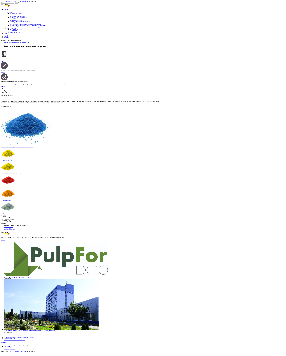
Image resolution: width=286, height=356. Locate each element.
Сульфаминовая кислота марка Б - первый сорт (13, 213)
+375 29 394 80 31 (14, 1)
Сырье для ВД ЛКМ (12, 31)
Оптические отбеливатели (13, 22)
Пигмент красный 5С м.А (7, 187)
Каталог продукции (9, 10)
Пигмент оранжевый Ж (7, 200)
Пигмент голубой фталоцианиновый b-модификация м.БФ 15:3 (17, 147)
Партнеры (6, 35)
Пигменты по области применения (18, 17)
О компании (7, 33)
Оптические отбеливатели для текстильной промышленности (25, 24)
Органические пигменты (16, 13)
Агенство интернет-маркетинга (18, 351)
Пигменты (9, 12)
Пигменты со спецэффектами (17, 16)
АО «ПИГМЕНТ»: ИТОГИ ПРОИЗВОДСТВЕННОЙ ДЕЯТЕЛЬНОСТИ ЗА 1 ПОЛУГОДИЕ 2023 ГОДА (30, 330)
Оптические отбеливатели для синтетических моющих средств (26, 26)
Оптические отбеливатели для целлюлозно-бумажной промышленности (28, 25)
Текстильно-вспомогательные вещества (20, 21)
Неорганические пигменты (16, 14)
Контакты (6, 37)
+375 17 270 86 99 (5, 1)
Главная (6, 9)
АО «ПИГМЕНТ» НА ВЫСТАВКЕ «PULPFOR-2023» (17, 277)
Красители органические (16, 20)
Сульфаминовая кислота (16, 29)
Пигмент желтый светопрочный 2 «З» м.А (11, 173)
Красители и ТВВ (11, 18)
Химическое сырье (11, 28)
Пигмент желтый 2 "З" (6, 160)
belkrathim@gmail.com (24, 1)
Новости (6, 36)
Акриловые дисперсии (15, 32)
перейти (3, 61)
